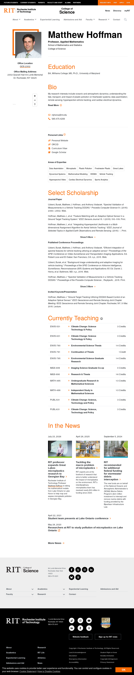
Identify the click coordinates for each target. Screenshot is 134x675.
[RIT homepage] (20, 10)
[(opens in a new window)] (71, 569)
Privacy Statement (107, 662)
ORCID (55, 144)
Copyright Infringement (109, 659)
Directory (117, 10)
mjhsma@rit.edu (59, 115)
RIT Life (41, 652)
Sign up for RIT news (108, 636)
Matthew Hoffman (55, 485)
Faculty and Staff (54, 3)
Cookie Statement (27, 671)
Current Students (28, 3)
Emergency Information (77, 659)
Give (128, 3)
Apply (121, 3)
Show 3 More (86, 286)
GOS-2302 (25, 66)
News (107, 10)
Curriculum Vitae (59, 148)
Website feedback (81, 636)
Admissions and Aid (73, 19)
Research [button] (103, 19)
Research (42, 647)
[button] (125, 19)
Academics (11, 652)
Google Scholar (59, 152)
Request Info (105, 3)
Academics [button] (29, 19)
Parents (41, 3)
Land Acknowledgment (77, 652)
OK (123, 669)
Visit (115, 3)
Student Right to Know (108, 652)
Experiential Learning (50, 19)
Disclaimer (73, 655)
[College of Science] (22, 569)
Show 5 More (86, 237)
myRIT (127, 10)
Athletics (42, 657)
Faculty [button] (89, 19)
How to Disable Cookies (49, 671)
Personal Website (60, 140)
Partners (77, 3)
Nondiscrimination (107, 655)
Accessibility (74, 662)
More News (54, 543)
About (9, 647)
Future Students (11, 3)
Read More (55, 105)
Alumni (68, 3)
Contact (116, 19)
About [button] (15, 19)
